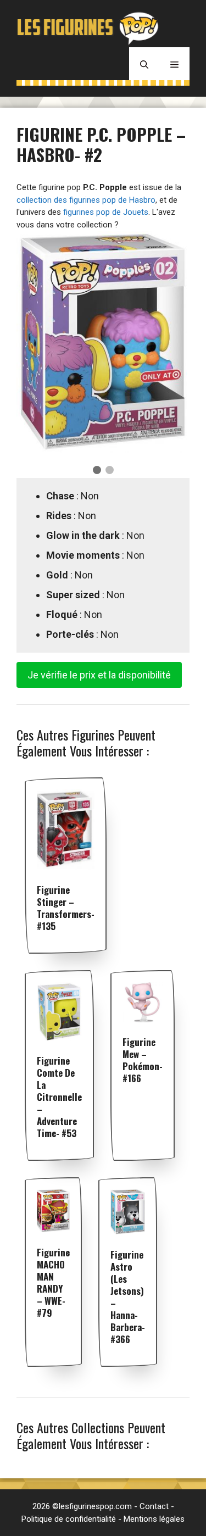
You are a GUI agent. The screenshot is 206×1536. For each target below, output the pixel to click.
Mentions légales (154, 1519)
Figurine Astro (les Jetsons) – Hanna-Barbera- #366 (127, 1297)
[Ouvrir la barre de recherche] (144, 63)
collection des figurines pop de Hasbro (85, 200)
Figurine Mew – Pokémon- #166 (143, 1060)
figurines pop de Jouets (105, 212)
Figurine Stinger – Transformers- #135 (65, 908)
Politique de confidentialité (68, 1519)
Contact (154, 1506)
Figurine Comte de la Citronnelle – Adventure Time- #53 (59, 1097)
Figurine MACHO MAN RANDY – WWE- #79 (53, 1282)
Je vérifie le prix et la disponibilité (99, 675)
